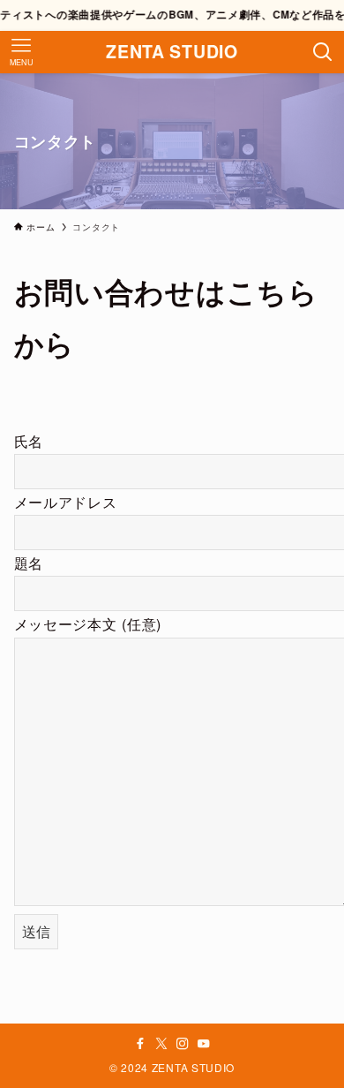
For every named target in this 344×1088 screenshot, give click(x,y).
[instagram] (183, 1044)
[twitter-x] (161, 1044)
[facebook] (140, 1044)
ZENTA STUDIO (171, 52)
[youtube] (204, 1044)
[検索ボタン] (323, 52)
